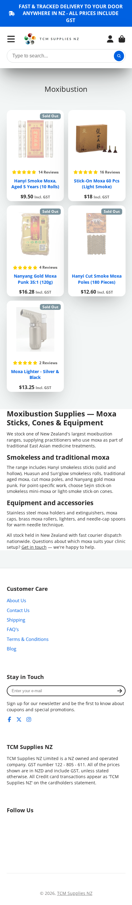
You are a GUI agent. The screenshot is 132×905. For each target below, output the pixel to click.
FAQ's (13, 629)
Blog (11, 649)
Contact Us (18, 610)
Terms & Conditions (28, 639)
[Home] (51, 39)
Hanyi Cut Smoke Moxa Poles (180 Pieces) (97, 251)
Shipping (16, 620)
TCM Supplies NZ (74, 893)
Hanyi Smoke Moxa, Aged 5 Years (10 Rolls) (35, 155)
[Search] (119, 56)
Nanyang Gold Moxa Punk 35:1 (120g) (35, 251)
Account (110, 39)
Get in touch (34, 547)
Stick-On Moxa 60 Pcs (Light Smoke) (97, 155)
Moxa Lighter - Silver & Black (35, 346)
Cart (122, 39)
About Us (16, 600)
